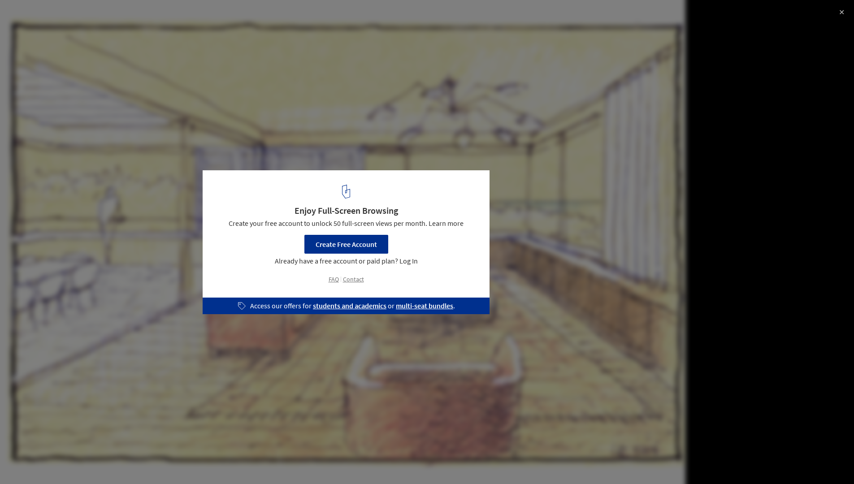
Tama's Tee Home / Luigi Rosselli (82, 16)
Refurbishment (36, 461)
